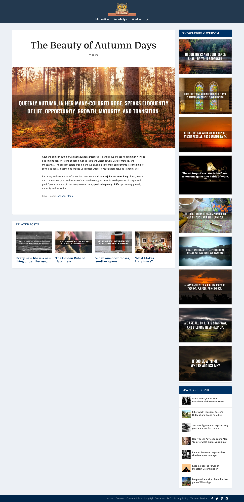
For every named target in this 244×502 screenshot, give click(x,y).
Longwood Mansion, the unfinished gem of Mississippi (210, 481)
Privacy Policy (181, 498)
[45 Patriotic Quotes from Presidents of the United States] (186, 401)
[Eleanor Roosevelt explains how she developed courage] (186, 454)
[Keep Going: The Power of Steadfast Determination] (186, 468)
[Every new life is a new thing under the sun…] (34, 242)
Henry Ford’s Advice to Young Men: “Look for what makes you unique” (210, 440)
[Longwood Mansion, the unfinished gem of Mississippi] (186, 481)
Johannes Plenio (65, 196)
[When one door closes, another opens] (113, 242)
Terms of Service (198, 498)
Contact (120, 498)
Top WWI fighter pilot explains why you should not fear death (210, 427)
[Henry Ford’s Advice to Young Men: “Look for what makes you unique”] (186, 441)
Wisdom (137, 19)
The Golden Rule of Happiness (70, 260)
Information (102, 19)
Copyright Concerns (154, 498)
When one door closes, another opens (112, 260)
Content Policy (134, 498)
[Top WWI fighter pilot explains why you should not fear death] (186, 427)
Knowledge (120, 19)
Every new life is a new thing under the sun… (33, 260)
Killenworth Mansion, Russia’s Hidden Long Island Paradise (207, 413)
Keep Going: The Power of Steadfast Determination (205, 467)
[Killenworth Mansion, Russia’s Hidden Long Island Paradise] (186, 414)
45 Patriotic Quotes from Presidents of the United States (208, 400)
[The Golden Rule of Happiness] (73, 242)
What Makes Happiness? (144, 260)
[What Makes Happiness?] (153, 242)
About (110, 498)
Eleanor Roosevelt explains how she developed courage (208, 454)
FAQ (169, 498)
